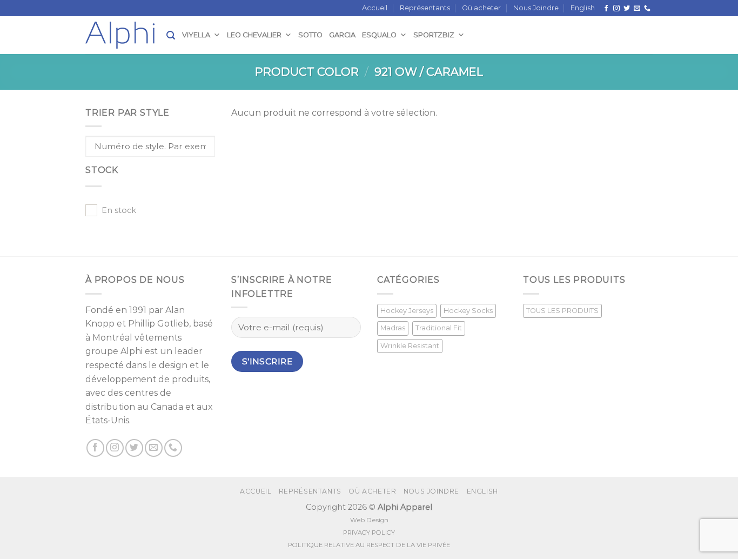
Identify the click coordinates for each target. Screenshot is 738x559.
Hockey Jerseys (406, 311)
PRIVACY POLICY (369, 532)
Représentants (425, 8)
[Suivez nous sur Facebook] (606, 8)
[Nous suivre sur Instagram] (616, 8)
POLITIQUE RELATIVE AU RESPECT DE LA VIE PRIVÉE (369, 545)
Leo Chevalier (254, 35)
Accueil (374, 8)
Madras (392, 328)
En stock (119, 210)
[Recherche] (170, 35)
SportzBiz (433, 35)
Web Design (369, 520)
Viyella (196, 35)
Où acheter (481, 8)
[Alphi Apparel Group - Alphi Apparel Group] (125, 35)
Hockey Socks (468, 311)
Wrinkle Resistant (409, 346)
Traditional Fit (438, 328)
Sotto (310, 35)
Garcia (342, 35)
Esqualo (379, 35)
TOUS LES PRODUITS (562, 311)
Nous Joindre (536, 8)
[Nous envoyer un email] (637, 8)
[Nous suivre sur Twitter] (626, 8)
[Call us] (647, 8)
